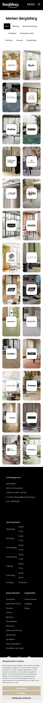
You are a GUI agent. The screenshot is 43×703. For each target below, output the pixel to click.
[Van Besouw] (11, 450)
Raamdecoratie (27, 33)
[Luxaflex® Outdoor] (32, 289)
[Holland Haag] (11, 161)
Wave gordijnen (13, 643)
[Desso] (32, 129)
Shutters (9, 40)
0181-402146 (20, 492)
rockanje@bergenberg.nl (23, 497)
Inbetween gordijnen (11, 637)
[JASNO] (11, 225)
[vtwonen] (32, 450)
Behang (16, 26)
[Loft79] (32, 257)
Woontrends (30, 599)
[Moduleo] (32, 321)
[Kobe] (11, 257)
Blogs (27, 608)
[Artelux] (32, 65)
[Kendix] (32, 225)
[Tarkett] (32, 385)
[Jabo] (32, 193)
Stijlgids (28, 603)
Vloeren (19, 40)
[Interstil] (11, 193)
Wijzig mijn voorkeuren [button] (21, 698)
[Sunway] (11, 385)
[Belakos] (11, 97)
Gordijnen (12, 33)
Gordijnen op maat (15, 648)
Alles (7, 26)
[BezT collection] (32, 97)
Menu (31, 4)
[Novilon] (11, 353)
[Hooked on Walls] (32, 161)
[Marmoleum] (11, 321)
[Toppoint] (32, 418)
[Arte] (11, 65)
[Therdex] (11, 418)
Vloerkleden (31, 40)
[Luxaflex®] (11, 289)
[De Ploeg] (11, 129)
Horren (9, 612)
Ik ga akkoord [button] (21, 688)
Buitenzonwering (30, 26)
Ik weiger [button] (21, 693)
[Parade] (32, 353)
